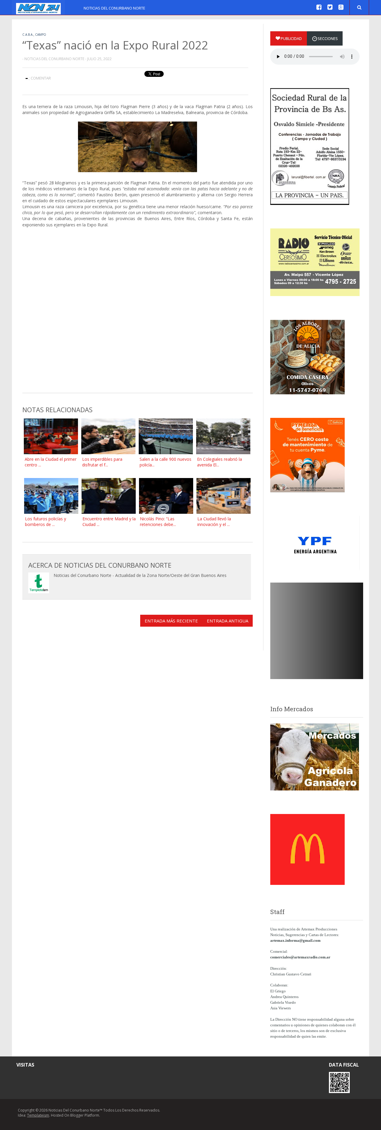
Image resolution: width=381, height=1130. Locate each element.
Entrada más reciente (171, 621)
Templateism (38, 1115)
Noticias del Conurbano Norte (114, 8)
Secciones (328, 38)
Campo (40, 34)
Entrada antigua (227, 621)
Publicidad (291, 38)
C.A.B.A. (27, 34)
